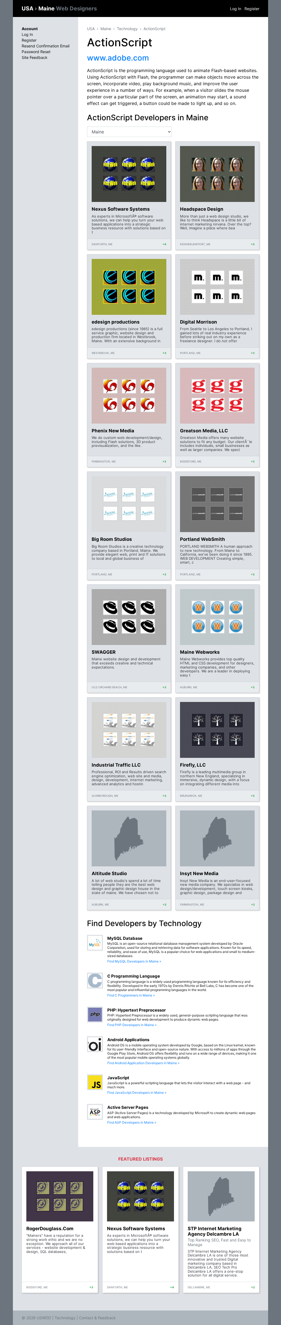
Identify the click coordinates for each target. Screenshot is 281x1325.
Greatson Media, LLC (204, 430)
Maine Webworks (200, 652)
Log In (235, 8)
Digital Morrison (198, 322)
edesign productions (116, 322)
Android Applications (128, 1039)
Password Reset (36, 51)
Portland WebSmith (202, 539)
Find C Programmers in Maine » (131, 995)
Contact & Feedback (97, 1317)
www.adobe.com (118, 57)
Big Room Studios (112, 539)
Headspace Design (201, 209)
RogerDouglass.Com (50, 1228)
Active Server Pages (127, 1107)
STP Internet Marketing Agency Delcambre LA (214, 1231)
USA (28, 8)
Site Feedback (34, 57)
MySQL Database (124, 938)
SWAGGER (104, 652)
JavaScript (118, 1077)
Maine (67, 8)
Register (252, 8)
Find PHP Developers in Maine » (131, 1025)
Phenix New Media (113, 430)
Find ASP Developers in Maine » (131, 1122)
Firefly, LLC (193, 765)
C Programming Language (133, 976)
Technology (127, 28)
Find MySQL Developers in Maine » (134, 961)
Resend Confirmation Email (45, 46)
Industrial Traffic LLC (116, 765)
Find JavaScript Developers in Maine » (136, 1092)
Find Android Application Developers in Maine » (143, 1063)
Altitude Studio (109, 873)
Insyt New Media (199, 873)
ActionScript (154, 28)
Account (30, 28)
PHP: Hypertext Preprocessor (136, 1010)
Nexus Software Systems (121, 209)
